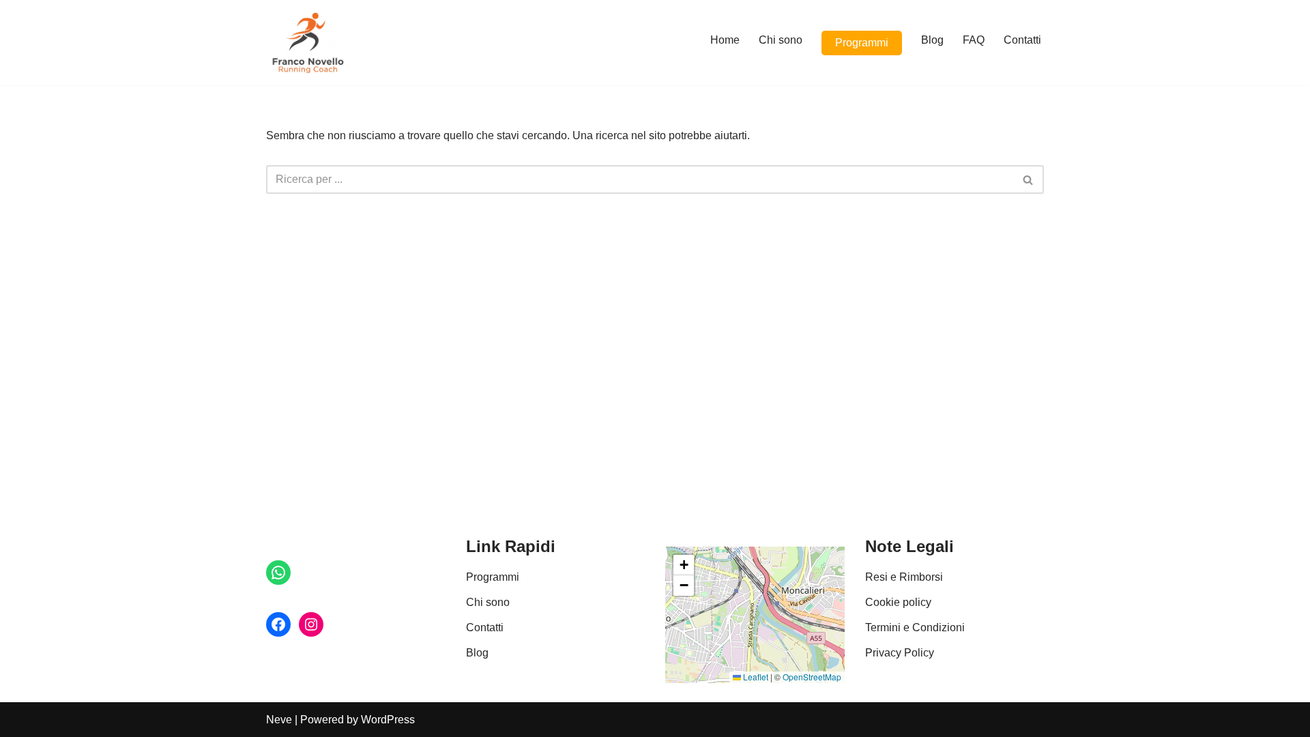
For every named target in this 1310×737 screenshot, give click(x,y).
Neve (279, 719)
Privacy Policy (899, 653)
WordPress (388, 719)
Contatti (1022, 40)
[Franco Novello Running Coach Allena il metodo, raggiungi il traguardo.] (307, 42)
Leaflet (754, 676)
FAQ (974, 40)
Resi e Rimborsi (904, 577)
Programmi (861, 42)
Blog (932, 40)
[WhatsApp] (278, 572)
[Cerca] (1028, 179)
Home (725, 40)
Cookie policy (898, 602)
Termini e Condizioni (915, 627)
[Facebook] (278, 624)
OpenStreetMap (812, 676)
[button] (683, 565)
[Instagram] (311, 624)
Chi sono (780, 40)
